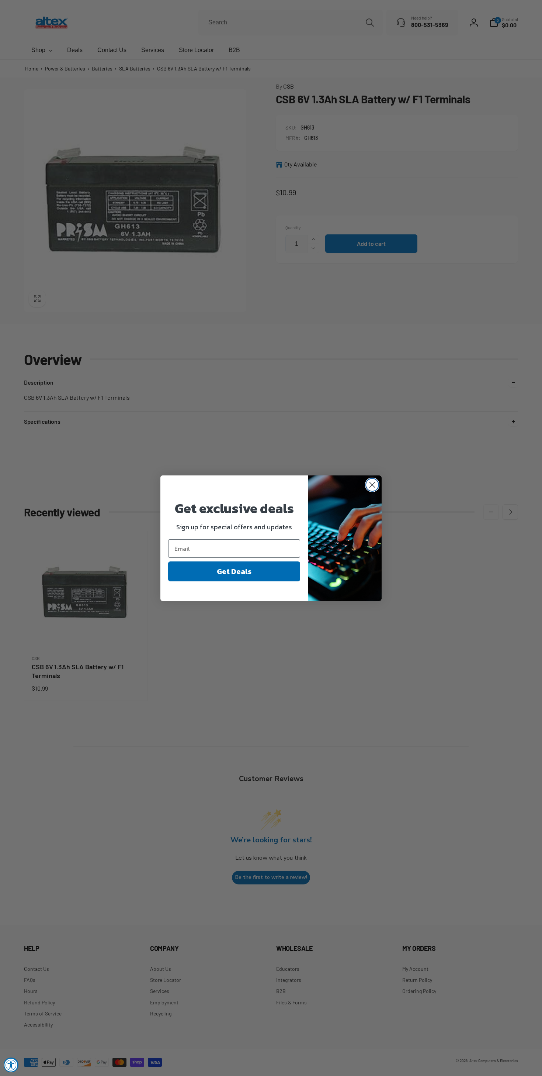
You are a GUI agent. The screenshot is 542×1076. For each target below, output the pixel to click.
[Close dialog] (372, 484)
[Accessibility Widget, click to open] (11, 1065)
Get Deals (234, 571)
